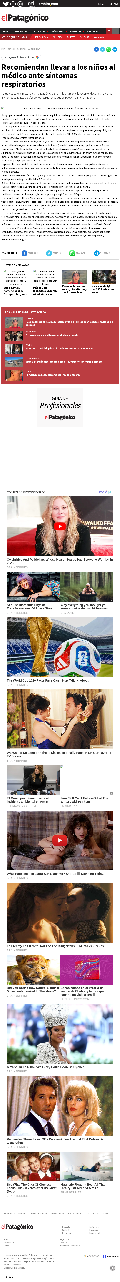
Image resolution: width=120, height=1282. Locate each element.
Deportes (75, 31)
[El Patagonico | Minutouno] (31, 4)
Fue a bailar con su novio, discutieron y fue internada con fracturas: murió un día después (74, 292)
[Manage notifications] (112, 1268)
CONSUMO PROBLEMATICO (15, 1213)
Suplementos (94, 1227)
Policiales (39, 31)
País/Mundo (57, 31)
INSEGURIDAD (41, 37)
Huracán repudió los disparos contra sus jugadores (53, 374)
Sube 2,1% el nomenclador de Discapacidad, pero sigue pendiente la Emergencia (15, 294)
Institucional (94, 1233)
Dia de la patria (100, 1213)
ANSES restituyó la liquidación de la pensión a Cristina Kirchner (60, 348)
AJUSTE (71, 37)
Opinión (7, 1245)
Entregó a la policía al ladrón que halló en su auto (52, 335)
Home (6, 31)
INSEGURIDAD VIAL (32, 358)
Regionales (21, 31)
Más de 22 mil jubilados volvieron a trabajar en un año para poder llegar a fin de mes (45, 294)
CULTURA (84, 37)
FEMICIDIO (30, 318)
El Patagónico (7, 48)
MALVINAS (99, 37)
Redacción (66, 1233)
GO (88, 1213)
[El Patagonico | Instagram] (20, 4)
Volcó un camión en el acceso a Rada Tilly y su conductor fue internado (64, 361)
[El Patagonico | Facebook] (13, 4)
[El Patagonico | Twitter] (6, 4)
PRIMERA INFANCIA (75, 1213)
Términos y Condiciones (70, 1245)
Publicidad (93, 1230)
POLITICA (57, 37)
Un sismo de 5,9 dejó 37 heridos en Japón (103, 289)
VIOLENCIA (30, 371)
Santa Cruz (93, 31)
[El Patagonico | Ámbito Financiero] (48, 4)
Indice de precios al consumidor (47, 1213)
